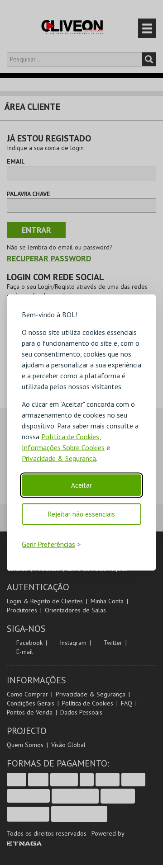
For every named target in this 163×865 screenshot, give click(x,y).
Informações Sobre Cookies (63, 447)
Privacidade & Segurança (59, 458)
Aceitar (81, 485)
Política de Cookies (70, 436)
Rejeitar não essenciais (81, 514)
